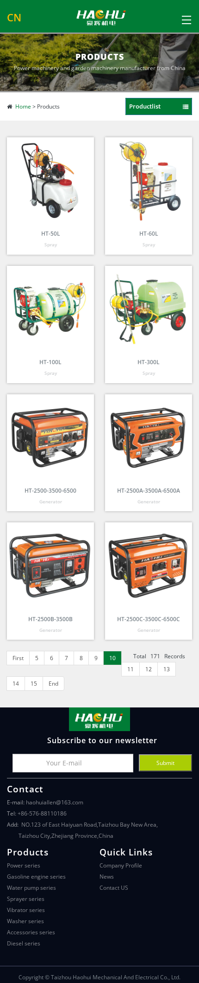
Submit (165, 763)
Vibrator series (26, 910)
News (107, 876)
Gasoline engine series (36, 876)
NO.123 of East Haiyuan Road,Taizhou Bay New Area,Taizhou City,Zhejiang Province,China (88, 830)
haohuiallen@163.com (54, 802)
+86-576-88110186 (42, 813)
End (53, 683)
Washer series (25, 921)
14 (15, 683)
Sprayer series (25, 899)
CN (14, 17)
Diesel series (23, 943)
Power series (23, 865)
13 (166, 669)
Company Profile (121, 865)
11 (130, 669)
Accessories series (31, 932)
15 (34, 683)
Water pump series (31, 888)
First (18, 658)
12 (148, 669)
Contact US (114, 888)
